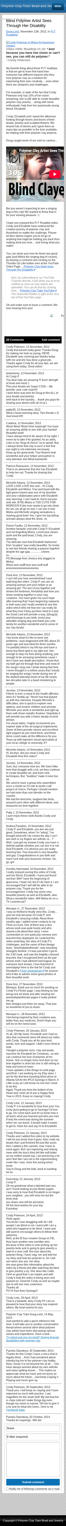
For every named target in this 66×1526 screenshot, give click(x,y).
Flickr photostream (31, 970)
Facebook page (15, 1409)
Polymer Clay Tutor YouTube (37, 290)
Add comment (51, 339)
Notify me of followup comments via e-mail (34, 1488)
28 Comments (15, 339)
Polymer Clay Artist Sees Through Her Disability (29, 268)
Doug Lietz (12, 31)
